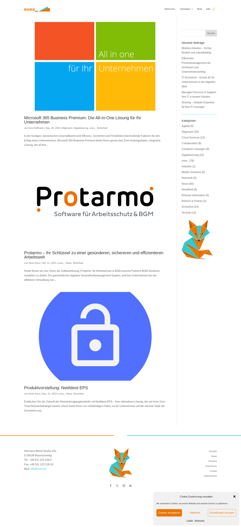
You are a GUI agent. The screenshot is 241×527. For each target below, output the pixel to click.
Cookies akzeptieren (169, 512)
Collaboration (189, 143)
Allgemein (67, 128)
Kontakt (213, 451)
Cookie (190, 520)
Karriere (213, 461)
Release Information (193, 195)
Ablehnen (195, 512)
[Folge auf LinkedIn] (130, 485)
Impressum (199, 520)
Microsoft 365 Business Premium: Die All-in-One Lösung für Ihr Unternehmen (82, 119)
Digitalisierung (81, 128)
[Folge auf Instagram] (123, 485)
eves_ (93, 128)
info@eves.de (38, 468)
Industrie (187, 166)
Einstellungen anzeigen (222, 512)
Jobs (208, 9)
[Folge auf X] (117, 485)
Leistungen (185, 9)
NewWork (187, 189)
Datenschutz (210, 476)
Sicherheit (102, 128)
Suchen (211, 33)
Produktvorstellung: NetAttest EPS (56, 387)
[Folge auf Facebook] (110, 485)
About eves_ (170, 9)
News (199, 9)
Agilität (186, 126)
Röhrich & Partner (192, 201)
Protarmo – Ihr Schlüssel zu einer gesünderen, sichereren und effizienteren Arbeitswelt (93, 254)
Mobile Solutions (191, 172)
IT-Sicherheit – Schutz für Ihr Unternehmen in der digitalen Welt (198, 82)
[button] (234, 496)
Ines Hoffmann (36, 128)
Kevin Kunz (34, 263)
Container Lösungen (193, 149)
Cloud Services (191, 137)
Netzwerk (187, 177)
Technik (186, 212)
